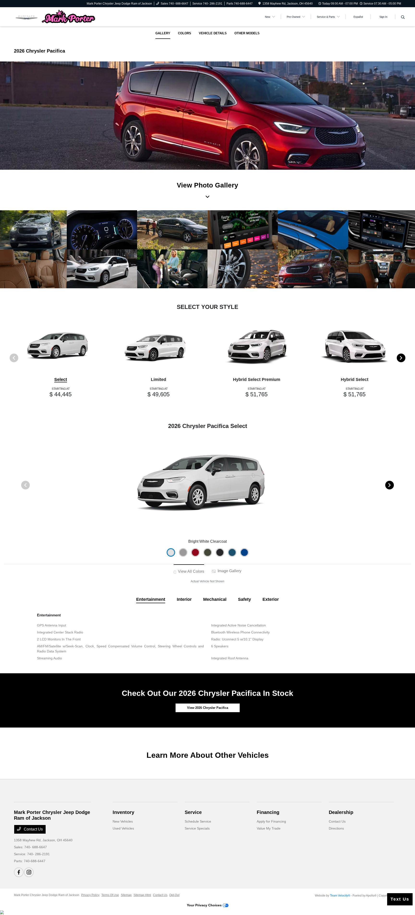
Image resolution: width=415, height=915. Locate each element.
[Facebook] (19, 872)
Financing (268, 812)
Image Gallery (229, 571)
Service (193, 812)
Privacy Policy (90, 895)
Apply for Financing (271, 821)
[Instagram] (29, 872)
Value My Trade (269, 828)
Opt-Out (174, 895)
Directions (336, 828)
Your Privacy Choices (205, 905)
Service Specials (197, 828)
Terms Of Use (110, 895)
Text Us (400, 899)
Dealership (341, 812)
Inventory (123, 812)
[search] (403, 17)
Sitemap (126, 895)
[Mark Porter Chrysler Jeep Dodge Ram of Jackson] (55, 16)
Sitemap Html (142, 895)
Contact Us (33, 829)
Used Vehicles (123, 828)
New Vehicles (123, 821)
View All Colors (190, 571)
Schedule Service (198, 821)
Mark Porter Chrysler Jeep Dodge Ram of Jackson (46, 895)
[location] (259, 3)
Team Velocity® (340, 895)
